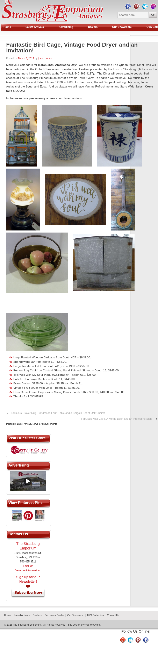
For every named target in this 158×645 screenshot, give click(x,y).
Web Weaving (92, 624)
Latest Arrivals (35, 26)
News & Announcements (45, 424)
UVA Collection (95, 615)
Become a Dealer (54, 615)
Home (7, 26)
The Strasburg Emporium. (27, 624)
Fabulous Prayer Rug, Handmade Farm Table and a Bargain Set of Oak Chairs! (58, 413)
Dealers (93, 26)
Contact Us (113, 615)
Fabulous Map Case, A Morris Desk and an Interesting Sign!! (117, 418)
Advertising (66, 26)
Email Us (28, 566)
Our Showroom (122, 26)
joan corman (45, 58)
